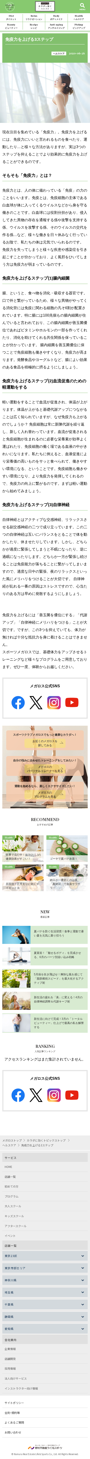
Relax (34, 17)
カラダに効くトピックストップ (46, 1140)
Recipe (34, 26)
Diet (11, 17)
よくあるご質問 (14, 1422)
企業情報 (10, 1349)
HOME (8, 1167)
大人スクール (13, 1206)
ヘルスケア (59, 53)
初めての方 (11, 1186)
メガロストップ (12, 1140)
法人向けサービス (16, 1378)
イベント (10, 1236)
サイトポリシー (14, 1403)
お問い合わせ (13, 1432)
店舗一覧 (10, 1177)
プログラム (11, 1196)
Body (56, 17)
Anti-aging (56, 26)
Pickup (79, 26)
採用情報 (10, 1368)
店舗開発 (10, 1359)
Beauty (11, 26)
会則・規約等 (12, 1413)
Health (79, 17)
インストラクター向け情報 (21, 1388)
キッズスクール (14, 1216)
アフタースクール (16, 1226)
